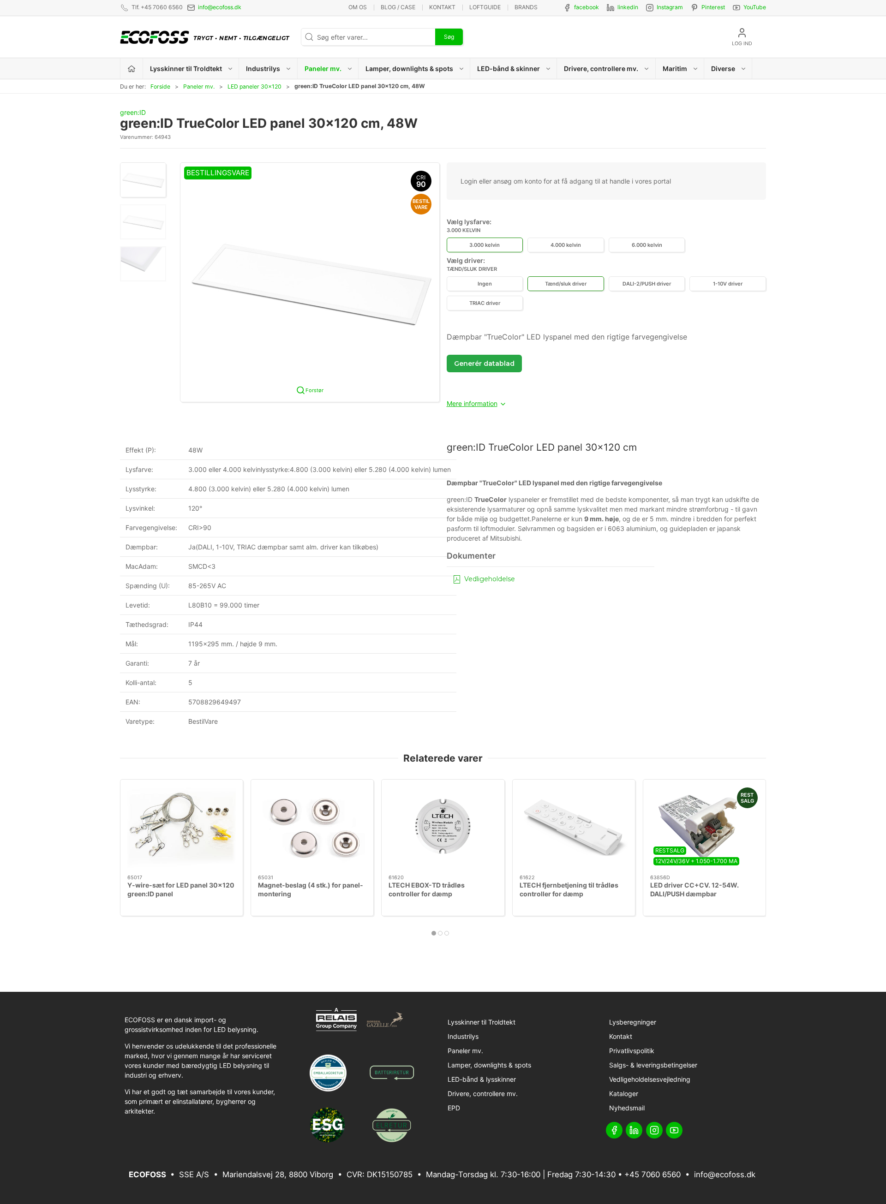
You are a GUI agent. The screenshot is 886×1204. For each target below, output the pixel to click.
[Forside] (131, 68)
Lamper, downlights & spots (489, 1065)
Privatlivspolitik (631, 1051)
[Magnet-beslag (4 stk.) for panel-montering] (312, 827)
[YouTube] (674, 1130)
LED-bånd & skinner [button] (508, 68)
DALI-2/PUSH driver (647, 283)
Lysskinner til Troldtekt (481, 1022)
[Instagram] (654, 1130)
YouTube (754, 7)
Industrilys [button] (263, 68)
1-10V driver (727, 283)
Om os (357, 7)
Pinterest (713, 7)
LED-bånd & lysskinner (482, 1079)
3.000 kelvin (484, 245)
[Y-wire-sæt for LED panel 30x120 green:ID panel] (181, 827)
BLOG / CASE (398, 7)
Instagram (670, 7)
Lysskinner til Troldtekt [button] (186, 68)
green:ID (133, 112)
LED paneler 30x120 (254, 86)
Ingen (485, 283)
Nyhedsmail (627, 1108)
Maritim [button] (675, 68)
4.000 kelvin (566, 245)
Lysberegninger (632, 1022)
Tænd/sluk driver (566, 283)
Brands (526, 7)
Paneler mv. (199, 86)
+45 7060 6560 (652, 1174)
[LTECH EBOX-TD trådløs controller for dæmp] (443, 827)
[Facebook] (614, 1130)
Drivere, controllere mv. (483, 1093)
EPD (454, 1108)
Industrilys (463, 1036)
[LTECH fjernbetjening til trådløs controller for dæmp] (574, 827)
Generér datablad (484, 363)
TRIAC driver (484, 303)
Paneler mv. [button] (323, 68)
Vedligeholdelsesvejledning (649, 1079)
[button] (143, 179)
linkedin (627, 7)
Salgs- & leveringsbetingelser (653, 1065)
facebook (586, 7)
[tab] (433, 933)
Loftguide (485, 7)
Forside (160, 86)
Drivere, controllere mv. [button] (601, 68)
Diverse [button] (723, 68)
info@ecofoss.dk (219, 7)
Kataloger (623, 1093)
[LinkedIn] (634, 1130)
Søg (449, 36)
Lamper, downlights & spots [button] (409, 68)
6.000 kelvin (647, 245)
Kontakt (442, 7)
